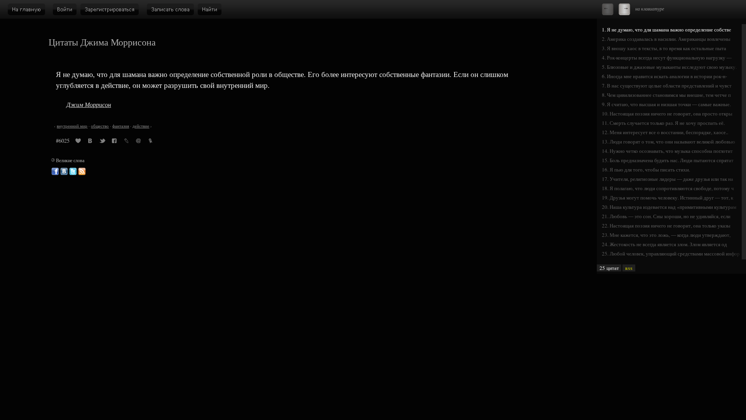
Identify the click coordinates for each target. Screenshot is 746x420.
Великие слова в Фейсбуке (55, 171)
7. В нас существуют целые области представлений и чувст (667, 85)
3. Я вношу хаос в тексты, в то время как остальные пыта (664, 48)
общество (100, 126)
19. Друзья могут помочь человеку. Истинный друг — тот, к (667, 197)
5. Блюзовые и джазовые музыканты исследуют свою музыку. (669, 66)
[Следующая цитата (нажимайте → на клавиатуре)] (624, 9)
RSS (629, 267)
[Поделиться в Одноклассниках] (150, 141)
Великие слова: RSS (82, 171)
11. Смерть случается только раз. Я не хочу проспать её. (663, 122)
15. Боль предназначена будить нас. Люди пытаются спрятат (668, 160)
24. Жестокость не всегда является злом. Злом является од (664, 244)
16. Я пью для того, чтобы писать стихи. (646, 169)
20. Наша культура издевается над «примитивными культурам (669, 206)
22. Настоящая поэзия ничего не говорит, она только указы (666, 225)
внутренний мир (72, 126)
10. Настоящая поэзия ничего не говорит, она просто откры (667, 113)
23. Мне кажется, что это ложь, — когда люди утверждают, (666, 234)
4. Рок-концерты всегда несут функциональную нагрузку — (667, 57)
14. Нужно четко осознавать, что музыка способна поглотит (667, 150)
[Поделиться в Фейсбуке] (114, 141)
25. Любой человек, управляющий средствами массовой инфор (671, 253)
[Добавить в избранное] (78, 141)
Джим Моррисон (88, 104)
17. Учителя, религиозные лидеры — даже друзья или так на (667, 178)
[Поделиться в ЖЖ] (126, 141)
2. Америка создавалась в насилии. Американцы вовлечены (666, 38)
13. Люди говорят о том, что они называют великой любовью (668, 141)
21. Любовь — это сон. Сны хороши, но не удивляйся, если (666, 216)
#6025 (63, 140)
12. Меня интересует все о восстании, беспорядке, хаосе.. (665, 132)
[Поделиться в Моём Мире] (138, 141)
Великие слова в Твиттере (73, 171)
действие (140, 126)
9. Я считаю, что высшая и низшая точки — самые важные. (666, 104)
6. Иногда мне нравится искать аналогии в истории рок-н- (664, 76)
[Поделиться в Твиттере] (102, 141)
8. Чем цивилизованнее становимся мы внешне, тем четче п (666, 94)
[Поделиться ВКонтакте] (90, 141)
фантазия (120, 126)
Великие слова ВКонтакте (64, 171)
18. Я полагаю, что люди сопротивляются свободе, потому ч (668, 188)
